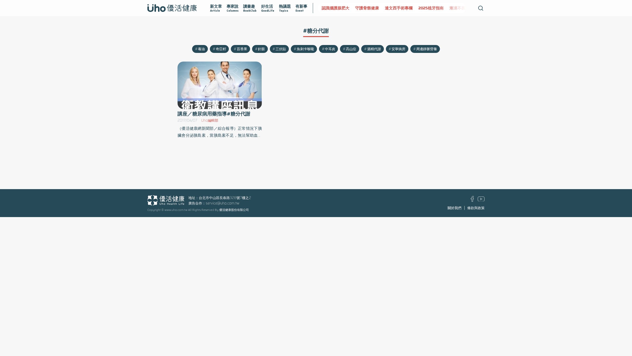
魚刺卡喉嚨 (305, 49)
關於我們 (454, 208)
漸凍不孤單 (459, 8)
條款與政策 (476, 208)
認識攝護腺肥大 (335, 8)
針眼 (261, 49)
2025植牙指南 (431, 8)
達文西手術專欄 (399, 8)
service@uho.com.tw (222, 203)
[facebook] (472, 200)
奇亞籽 (221, 49)
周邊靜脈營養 (426, 49)
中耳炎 (330, 49)
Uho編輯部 (209, 120)
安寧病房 (398, 49)
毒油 (201, 49)
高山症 (351, 49)
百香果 (242, 49)
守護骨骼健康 (367, 8)
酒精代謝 (374, 49)
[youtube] (481, 200)
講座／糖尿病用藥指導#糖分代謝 (214, 114)
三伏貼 (281, 49)
